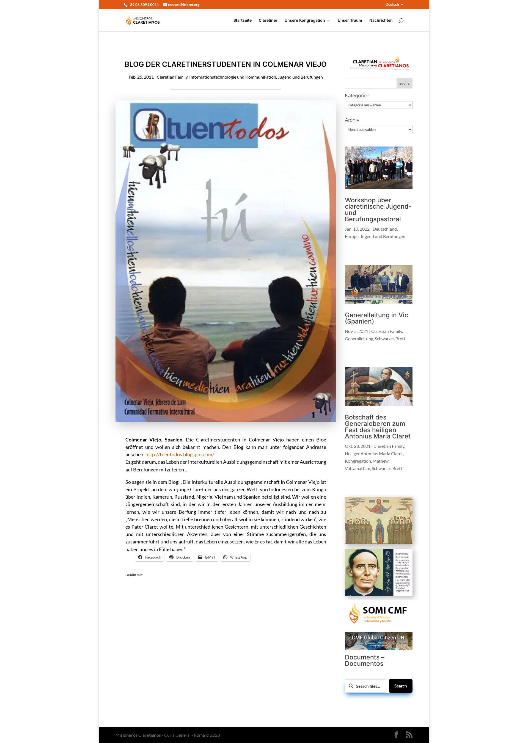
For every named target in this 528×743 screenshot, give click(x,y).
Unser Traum (350, 20)
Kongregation (358, 460)
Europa (352, 236)
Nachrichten (381, 20)
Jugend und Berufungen (300, 76)
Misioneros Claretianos (138, 735)
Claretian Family (172, 76)
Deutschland (385, 228)
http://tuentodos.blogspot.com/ (179, 454)
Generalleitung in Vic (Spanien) (376, 318)
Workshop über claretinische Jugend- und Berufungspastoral (378, 209)
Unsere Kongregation (305, 20)
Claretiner (268, 20)
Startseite (242, 20)
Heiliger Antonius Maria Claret (374, 453)
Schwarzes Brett (390, 338)
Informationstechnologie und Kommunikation (232, 76)
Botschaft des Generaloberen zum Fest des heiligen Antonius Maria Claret (378, 426)
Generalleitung (359, 338)
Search (400, 685)
